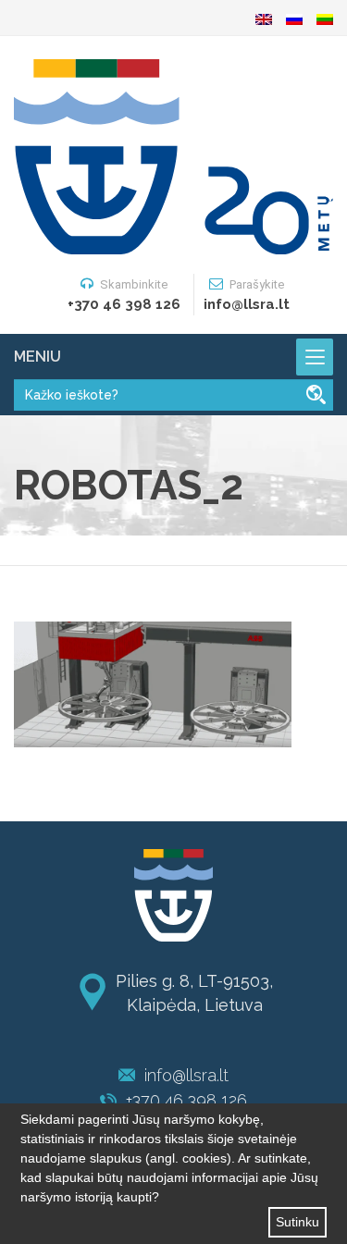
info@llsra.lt (186, 1075)
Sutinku (297, 1221)
